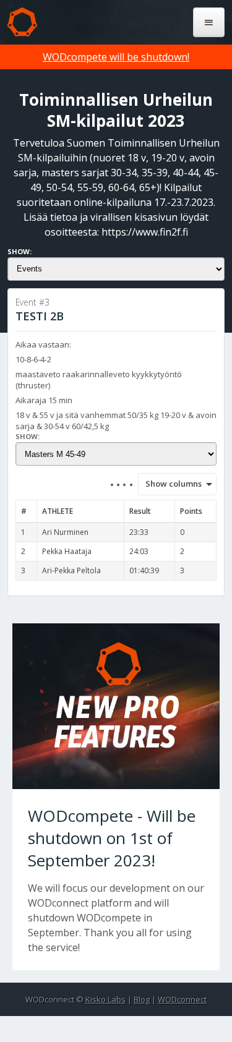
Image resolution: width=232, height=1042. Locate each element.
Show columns (169, 483)
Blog (142, 999)
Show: (19, 251)
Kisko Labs (105, 999)
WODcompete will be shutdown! (116, 57)
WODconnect (182, 999)
